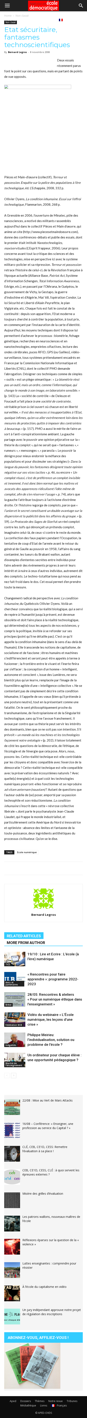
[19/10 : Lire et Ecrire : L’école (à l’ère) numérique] (14, 959)
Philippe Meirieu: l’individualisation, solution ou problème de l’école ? (50, 1040)
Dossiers (25, 1401)
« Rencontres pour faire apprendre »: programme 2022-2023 (52, 979)
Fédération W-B (13, 1024)
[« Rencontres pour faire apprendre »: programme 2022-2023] (14, 979)
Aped (13, 1401)
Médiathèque (30, 20)
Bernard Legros (17, 52)
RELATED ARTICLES (24, 936)
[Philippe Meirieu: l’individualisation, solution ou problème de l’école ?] (14, 1040)
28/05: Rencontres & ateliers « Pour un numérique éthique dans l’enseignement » (54, 999)
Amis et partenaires (11, 983)
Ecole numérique (27, 852)
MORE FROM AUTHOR (26, 942)
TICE (7, 964)
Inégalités (10, 1045)
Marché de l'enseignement (13, 1064)
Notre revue (55, 1401)
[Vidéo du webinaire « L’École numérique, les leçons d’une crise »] (14, 1019)
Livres (49, 20)
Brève (8, 1004)
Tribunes (10, 20)
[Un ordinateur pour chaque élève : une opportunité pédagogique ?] (14, 1060)
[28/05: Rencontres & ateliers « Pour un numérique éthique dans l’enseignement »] (14, 999)
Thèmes (39, 1401)
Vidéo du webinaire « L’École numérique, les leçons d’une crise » (50, 1019)
